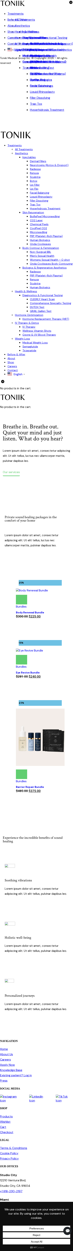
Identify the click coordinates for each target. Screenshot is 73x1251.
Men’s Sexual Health (42, 255)
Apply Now (7, 1065)
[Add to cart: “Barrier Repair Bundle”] (21, 774)
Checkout (6, 1132)
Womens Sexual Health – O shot (50, 259)
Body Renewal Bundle (30, 612)
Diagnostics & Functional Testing (42, 295)
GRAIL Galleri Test (42, 68)
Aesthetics (22, 26)
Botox (33, 181)
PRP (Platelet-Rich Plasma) (46, 236)
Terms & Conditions (13, 1148)
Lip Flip (34, 188)
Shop (11, 32)
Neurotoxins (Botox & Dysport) (49, 165)
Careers (12, 38)
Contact (13, 44)
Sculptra (36, 74)
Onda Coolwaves (41, 86)
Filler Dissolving (40, 98)
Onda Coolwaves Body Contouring (51, 263)
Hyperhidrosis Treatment (47, 110)
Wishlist (5, 1122)
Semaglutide (30, 62)
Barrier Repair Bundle (30, 787)
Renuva (34, 173)
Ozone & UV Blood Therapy (41, 62)
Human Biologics (41, 80)
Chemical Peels (39, 224)
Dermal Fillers (38, 161)
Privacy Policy (9, 1158)
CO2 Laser (36, 220)
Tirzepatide (30, 68)
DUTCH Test (37, 307)
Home (4, 1049)
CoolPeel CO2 (38, 228)
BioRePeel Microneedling (45, 216)
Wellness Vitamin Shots (36, 330)
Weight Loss (22, 338)
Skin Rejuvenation (33, 212)
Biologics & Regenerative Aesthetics (44, 267)
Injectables (29, 157)
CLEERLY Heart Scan (42, 299)
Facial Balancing (39, 192)
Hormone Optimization (30, 38)
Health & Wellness (27, 32)
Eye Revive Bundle (28, 672)
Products (6, 1116)
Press (3, 1081)
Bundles (21, 607)
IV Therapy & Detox (28, 44)
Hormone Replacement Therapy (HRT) (45, 319)
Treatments (15, 14)
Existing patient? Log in (16, 1075)
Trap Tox (36, 104)
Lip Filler (35, 184)
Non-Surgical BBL (40, 252)
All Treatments (24, 149)
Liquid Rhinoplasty (42, 92)
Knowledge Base (11, 1070)
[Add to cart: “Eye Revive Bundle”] (21, 659)
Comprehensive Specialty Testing (50, 303)
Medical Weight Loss (35, 342)
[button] (18, 595)
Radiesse (35, 169)
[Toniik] (12, 6)
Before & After (17, 20)
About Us (6, 1054)
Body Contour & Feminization (40, 248)
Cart (3, 1127)
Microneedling (38, 232)
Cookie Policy (9, 1153)
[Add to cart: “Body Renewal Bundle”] (21, 599)
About (11, 26)
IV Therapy (28, 326)
